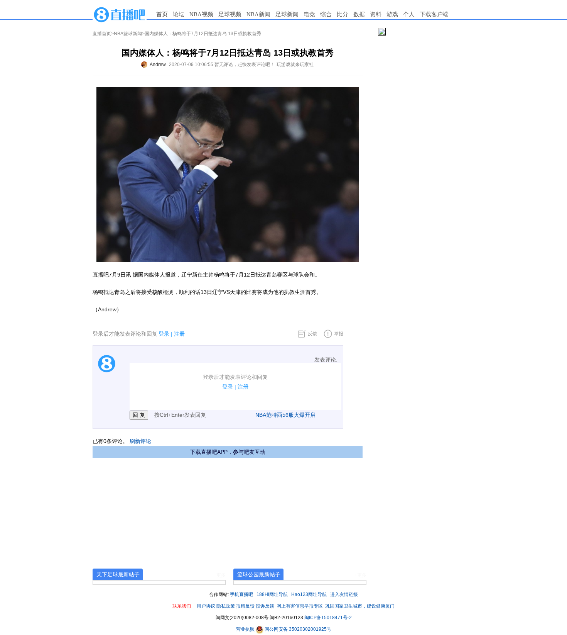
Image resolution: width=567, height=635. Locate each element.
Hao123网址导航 (309, 594)
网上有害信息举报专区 (300, 606)
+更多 (220, 575)
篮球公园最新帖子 (258, 574)
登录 (164, 334)
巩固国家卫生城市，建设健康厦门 (360, 606)
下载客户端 (434, 14)
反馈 (312, 333)
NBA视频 (201, 14)
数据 (359, 14)
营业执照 (246, 629)
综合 (326, 14)
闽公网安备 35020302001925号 (297, 629)
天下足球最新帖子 (118, 574)
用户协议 (206, 606)
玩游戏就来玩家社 (295, 64)
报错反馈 (245, 606)
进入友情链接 (344, 594)
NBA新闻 (258, 14)
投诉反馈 (265, 606)
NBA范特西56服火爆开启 (285, 415)
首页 (162, 14)
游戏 (392, 14)
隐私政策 (225, 606)
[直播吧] (120, 14)
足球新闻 (287, 14)
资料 (375, 14)
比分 (342, 14)
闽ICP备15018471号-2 (328, 617)
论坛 (178, 14)
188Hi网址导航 (272, 594)
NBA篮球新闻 (128, 33)
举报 (338, 333)
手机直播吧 (241, 594)
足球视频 (229, 14)
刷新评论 (140, 441)
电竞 (309, 14)
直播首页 (102, 33)
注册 (179, 334)
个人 (409, 14)
